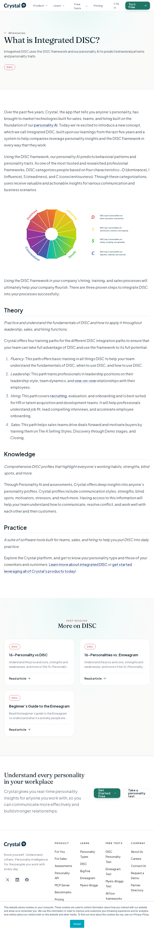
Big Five (85, 871)
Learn (57, 5)
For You (60, 851)
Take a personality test (136, 793)
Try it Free (132, 5)
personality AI (45, 125)
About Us (137, 851)
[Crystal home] (15, 5)
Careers (136, 858)
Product (38, 5)
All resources (16, 33)
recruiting (58, 395)
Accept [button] (77, 923)
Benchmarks (63, 892)
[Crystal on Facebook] (26, 879)
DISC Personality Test (113, 857)
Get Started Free (104, 793)
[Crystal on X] (7, 879)
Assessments (63, 866)
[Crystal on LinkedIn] (17, 879)
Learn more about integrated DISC (78, 564)
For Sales (61, 858)
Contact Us (138, 866)
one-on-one (85, 380)
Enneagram (87, 878)
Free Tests (77, 6)
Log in (116, 5)
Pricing (98, 5)
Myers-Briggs (89, 885)
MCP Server (62, 885)
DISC (83, 864)
